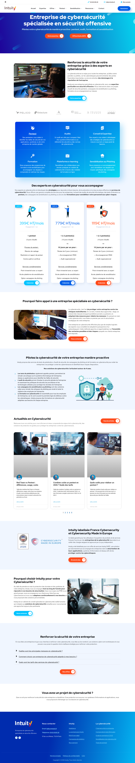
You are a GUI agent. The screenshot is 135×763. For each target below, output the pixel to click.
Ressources (89, 8)
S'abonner (30, 283)
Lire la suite (20, 501)
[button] (40, 324)
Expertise (42, 8)
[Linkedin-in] (19, 738)
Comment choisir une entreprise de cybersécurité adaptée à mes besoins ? (48, 657)
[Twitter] (16, 738)
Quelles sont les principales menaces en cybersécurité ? (41, 651)
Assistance (124, 8)
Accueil (33, 8)
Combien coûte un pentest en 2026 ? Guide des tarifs (66, 484)
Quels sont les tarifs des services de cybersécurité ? (39, 662)
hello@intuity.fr (110, 2)
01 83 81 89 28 (94, 2)
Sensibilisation (75, 8)
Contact (101, 8)
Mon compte (126, 2)
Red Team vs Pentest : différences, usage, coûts (27, 484)
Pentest (62, 8)
